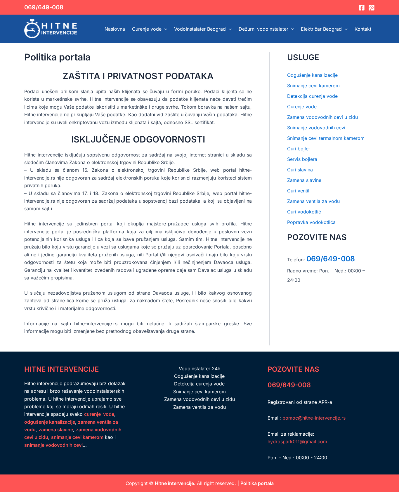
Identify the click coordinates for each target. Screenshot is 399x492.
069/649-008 (43, 7)
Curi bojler (298, 149)
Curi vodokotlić (304, 212)
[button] (164, 29)
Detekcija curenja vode (312, 96)
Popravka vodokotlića (311, 222)
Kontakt (363, 29)
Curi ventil (298, 191)
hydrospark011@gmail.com (297, 441)
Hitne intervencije (174, 483)
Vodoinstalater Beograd (200, 29)
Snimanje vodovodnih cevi (316, 128)
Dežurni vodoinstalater (263, 29)
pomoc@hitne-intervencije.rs (314, 418)
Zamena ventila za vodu (313, 201)
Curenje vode (147, 29)
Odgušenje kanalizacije (312, 75)
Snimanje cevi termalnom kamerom (326, 138)
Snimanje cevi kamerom (313, 85)
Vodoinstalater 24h (199, 368)
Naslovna (115, 29)
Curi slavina (300, 170)
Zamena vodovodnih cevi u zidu (322, 117)
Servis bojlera (302, 159)
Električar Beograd (321, 29)
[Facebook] (361, 7)
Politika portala (257, 483)
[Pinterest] (371, 7)
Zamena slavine (304, 180)
